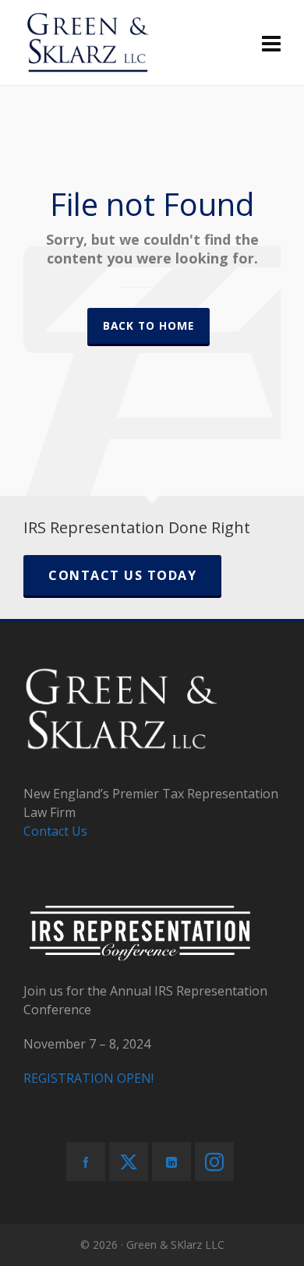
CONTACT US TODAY (122, 575)
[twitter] (128, 1161)
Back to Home (148, 325)
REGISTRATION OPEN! (88, 1078)
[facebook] (85, 1161)
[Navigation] (271, 43)
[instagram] (214, 1161)
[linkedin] (171, 1161)
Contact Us (55, 831)
